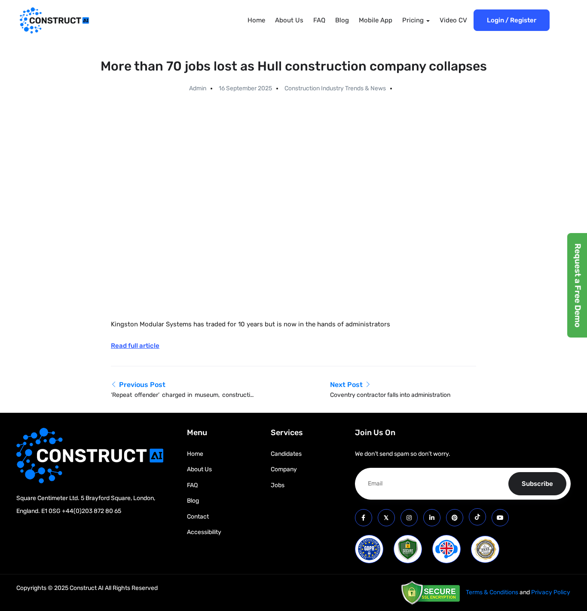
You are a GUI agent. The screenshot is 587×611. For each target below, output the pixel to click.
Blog (342, 20)
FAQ (319, 20)
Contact (198, 516)
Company (284, 469)
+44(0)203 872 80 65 (91, 511)
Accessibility (204, 532)
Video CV (453, 20)
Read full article (135, 346)
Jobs (277, 485)
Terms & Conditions (492, 592)
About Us (289, 20)
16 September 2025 (245, 88)
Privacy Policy (550, 592)
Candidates (286, 453)
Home (256, 20)
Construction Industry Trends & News (335, 88)
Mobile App (375, 20)
